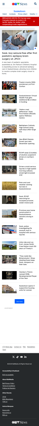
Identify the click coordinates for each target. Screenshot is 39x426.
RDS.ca (4, 415)
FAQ (24, 347)
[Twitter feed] (13, 357)
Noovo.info (6, 410)
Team (4, 349)
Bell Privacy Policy (8, 383)
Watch (4, 14)
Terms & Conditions (8, 386)
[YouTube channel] (21, 357)
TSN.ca (4, 401)
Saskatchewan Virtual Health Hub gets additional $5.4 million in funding (28, 99)
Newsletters (31, 347)
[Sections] (4, 4)
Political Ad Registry (8, 388)
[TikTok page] (17, 357)
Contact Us (17, 347)
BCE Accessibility (8, 375)
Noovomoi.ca (6, 412)
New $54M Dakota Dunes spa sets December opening (26, 141)
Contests (12, 14)
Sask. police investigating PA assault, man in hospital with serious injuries (27, 230)
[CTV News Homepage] (19, 4)
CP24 (4, 397)
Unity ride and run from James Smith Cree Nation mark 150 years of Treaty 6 (27, 245)
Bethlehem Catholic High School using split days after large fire (27, 129)
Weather (33, 14)
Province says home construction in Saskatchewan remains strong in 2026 (27, 214)
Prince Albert (22, 14)
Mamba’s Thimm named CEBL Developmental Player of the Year (28, 275)
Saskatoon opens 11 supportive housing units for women (27, 288)
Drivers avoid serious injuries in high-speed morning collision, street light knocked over (27, 171)
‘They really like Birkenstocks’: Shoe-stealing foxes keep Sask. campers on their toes (27, 260)
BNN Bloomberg (7, 399)
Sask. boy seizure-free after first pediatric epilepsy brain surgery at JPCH (19, 56)
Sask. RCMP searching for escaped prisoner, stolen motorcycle (26, 199)
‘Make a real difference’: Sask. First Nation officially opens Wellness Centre (27, 114)
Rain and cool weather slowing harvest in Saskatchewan (25, 186)
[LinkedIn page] (25, 357)
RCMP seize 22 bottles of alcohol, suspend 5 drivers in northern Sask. (28, 156)
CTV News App (7, 347)
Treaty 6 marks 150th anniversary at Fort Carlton (27, 84)
